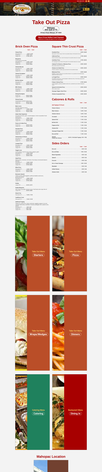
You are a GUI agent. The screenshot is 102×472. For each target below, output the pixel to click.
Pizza (75, 255)
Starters (38, 255)
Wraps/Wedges (38, 334)
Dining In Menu (70, 9)
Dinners (75, 334)
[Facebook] (86, 1)
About (79, 9)
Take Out (52, 9)
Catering (61, 9)
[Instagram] (89, 1)
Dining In (75, 413)
